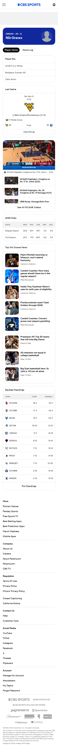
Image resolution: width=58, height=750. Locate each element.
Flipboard (8, 663)
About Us (7, 548)
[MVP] (47, 715)
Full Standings (29, 486)
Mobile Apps (9, 536)
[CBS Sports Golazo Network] (29, 704)
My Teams (8, 685)
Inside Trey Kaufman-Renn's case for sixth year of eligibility (36, 288)
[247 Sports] (20, 709)
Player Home (11, 50)
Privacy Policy (10, 586)
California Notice (11, 603)
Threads (7, 658)
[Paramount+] (13, 715)
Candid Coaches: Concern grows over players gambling (35, 320)
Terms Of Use (10, 581)
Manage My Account (13, 675)
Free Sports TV (10, 516)
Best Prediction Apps (13, 526)
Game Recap (29, 132)
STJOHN (13, 403)
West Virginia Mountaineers (27, 115)
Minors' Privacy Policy (14, 591)
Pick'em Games (10, 506)
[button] (4, 4)
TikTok (6, 638)
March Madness (11, 531)
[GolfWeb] (37, 722)
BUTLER (13, 448)
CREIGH (13, 433)
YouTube (7, 633)
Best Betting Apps (12, 521)
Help (5, 615)
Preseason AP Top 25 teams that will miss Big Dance (34, 338)
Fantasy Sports (10, 511)
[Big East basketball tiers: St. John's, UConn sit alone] (12, 374)
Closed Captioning (12, 598)
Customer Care (10, 620)
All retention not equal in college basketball (33, 354)
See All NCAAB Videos (29, 207)
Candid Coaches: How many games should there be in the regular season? (35, 273)
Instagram (8, 643)
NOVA (12, 418)
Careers (7, 553)
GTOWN (13, 471)
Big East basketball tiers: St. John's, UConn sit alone (34, 370)
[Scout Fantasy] (21, 722)
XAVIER (12, 478)
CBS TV (7, 568)
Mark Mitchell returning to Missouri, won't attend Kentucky (33, 257)
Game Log (28, 50)
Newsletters (9, 680)
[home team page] (29, 107)
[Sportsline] (39, 710)
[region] (29, 155)
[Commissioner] (32, 715)
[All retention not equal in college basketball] (12, 358)
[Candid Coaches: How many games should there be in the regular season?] (12, 276)
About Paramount (12, 558)
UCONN (13, 410)
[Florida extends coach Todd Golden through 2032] (12, 308)
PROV (12, 456)
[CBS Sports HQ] (41, 699)
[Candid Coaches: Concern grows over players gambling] (12, 324)
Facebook (8, 648)
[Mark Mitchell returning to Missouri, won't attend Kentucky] (12, 260)
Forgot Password (11, 690)
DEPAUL (13, 440)
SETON (12, 425)
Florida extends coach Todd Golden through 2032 (34, 304)
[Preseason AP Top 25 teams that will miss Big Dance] (12, 342)
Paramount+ (9, 563)
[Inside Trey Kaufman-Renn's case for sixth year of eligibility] (12, 292)
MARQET (13, 463)
